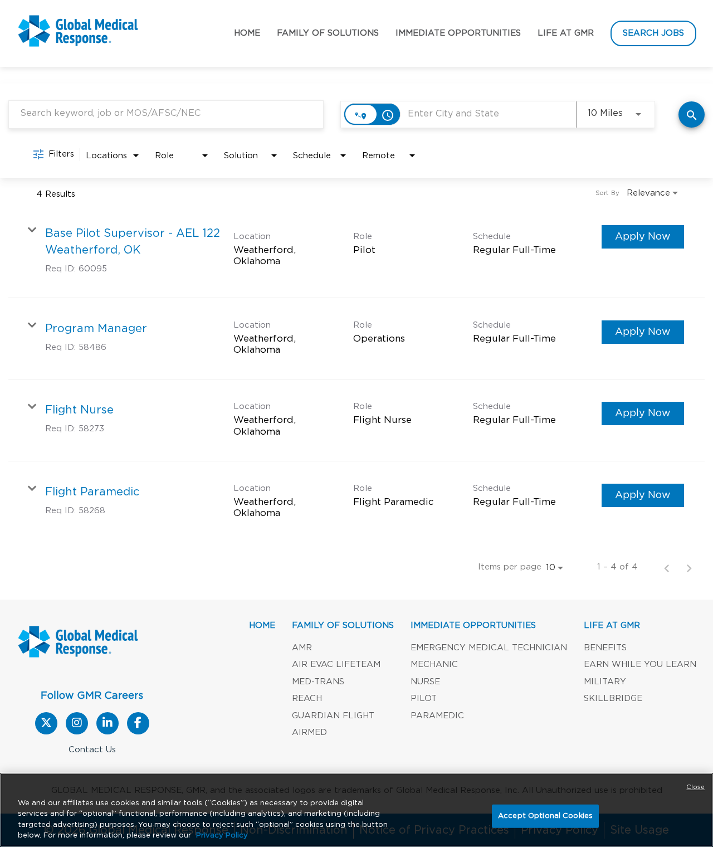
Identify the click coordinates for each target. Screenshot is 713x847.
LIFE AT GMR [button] (612, 625)
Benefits (605, 648)
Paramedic (437, 716)
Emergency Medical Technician (489, 648)
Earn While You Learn (640, 664)
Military (605, 682)
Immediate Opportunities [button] (458, 33)
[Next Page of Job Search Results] (689, 567)
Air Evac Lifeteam (336, 664)
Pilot (424, 698)
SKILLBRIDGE (613, 698)
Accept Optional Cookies (545, 816)
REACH (307, 698)
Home (247, 33)
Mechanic (434, 664)
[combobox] (166, 113)
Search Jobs (653, 33)
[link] (356, 250)
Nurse (425, 682)
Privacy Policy (222, 835)
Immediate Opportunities (473, 625)
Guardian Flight (333, 716)
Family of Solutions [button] (328, 33)
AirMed (309, 732)
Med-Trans (318, 682)
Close (695, 787)
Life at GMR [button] (566, 33)
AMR (302, 648)
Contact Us (92, 750)
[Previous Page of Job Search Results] (667, 567)
